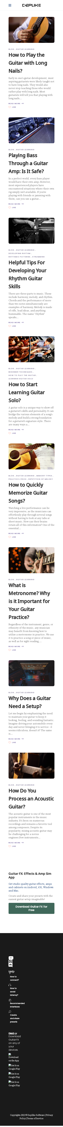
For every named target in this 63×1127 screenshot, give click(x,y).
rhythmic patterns (19, 256)
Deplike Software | (36, 1115)
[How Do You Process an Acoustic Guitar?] (31, 766)
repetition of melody (40, 479)
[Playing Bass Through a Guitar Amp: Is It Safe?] (31, 130)
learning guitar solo (21, 378)
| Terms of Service (34, 1118)
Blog (11, 49)
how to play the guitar (22, 375)
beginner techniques (20, 372)
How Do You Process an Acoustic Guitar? (31, 798)
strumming (38, 256)
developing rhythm (19, 253)
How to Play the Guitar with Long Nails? (28, 62)
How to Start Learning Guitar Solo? (27, 392)
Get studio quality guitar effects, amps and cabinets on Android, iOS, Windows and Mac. (31, 887)
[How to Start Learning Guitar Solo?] (31, 349)
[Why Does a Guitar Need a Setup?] (31, 673)
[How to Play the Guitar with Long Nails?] (31, 30)
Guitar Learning (25, 49)
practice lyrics (18, 479)
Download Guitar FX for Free (31, 908)
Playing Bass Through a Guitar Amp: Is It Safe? (28, 163)
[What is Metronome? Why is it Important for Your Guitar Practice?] (31, 560)
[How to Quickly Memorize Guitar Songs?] (31, 456)
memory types (44, 475)
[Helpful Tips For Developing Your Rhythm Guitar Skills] (31, 231)
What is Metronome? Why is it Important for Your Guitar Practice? (29, 601)
